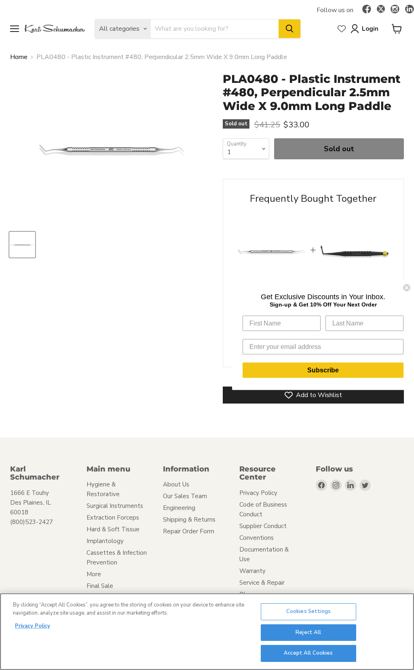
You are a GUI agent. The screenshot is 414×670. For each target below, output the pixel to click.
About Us (176, 484)
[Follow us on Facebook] (366, 9)
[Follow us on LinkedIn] (409, 9)
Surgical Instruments (115, 506)
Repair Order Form (188, 531)
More (94, 574)
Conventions (256, 538)
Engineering (179, 508)
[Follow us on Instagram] (395, 9)
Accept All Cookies (308, 653)
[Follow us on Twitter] (381, 10)
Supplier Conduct (263, 526)
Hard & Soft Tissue (113, 529)
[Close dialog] (407, 287)
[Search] (289, 28)
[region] (207, 631)
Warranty (252, 571)
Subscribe (323, 369)
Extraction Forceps (113, 518)
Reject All (308, 632)
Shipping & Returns (189, 520)
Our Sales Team (185, 496)
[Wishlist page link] (342, 29)
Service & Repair (262, 583)
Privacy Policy (258, 493)
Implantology (105, 541)
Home (18, 57)
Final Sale (100, 586)
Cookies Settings (308, 611)
